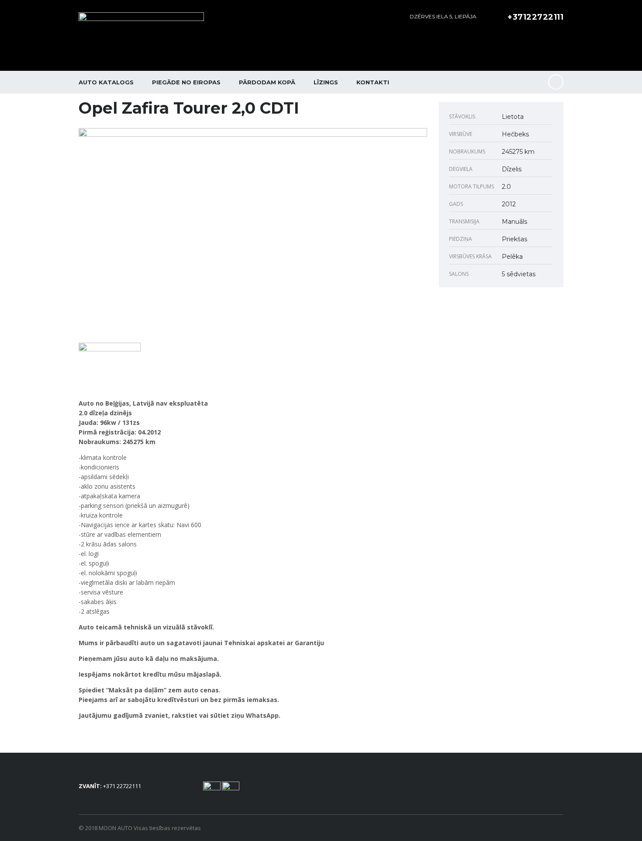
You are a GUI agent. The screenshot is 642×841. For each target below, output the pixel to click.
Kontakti (372, 82)
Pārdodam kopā (267, 82)
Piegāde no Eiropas (186, 82)
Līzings (326, 82)
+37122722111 (535, 17)
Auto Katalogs (106, 82)
